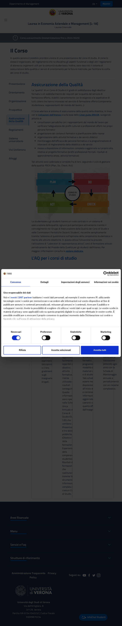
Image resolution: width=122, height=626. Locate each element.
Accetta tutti (99, 350)
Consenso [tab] (15, 282)
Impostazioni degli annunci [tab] (75, 282)
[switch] (46, 337)
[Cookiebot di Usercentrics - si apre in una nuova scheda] (106, 273)
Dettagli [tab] (44, 282)
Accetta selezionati (61, 350)
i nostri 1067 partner (21, 297)
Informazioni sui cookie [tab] (106, 282)
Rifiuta (22, 350)
